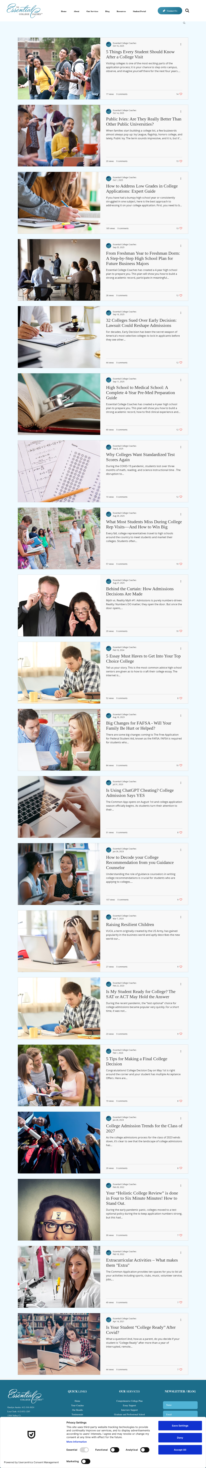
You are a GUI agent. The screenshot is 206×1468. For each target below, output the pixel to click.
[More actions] (182, 44)
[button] (184, 23)
